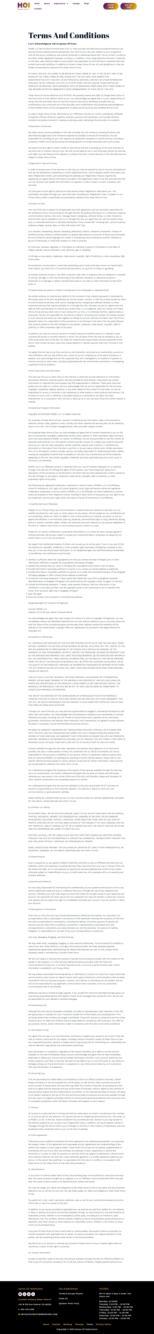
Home (37, 4)
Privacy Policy (103, 1324)
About (47, 4)
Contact (38, 9)
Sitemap (79, 1324)
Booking (67, 1324)
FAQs (86, 4)
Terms (90, 1324)
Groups (76, 4)
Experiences (60, 4)
